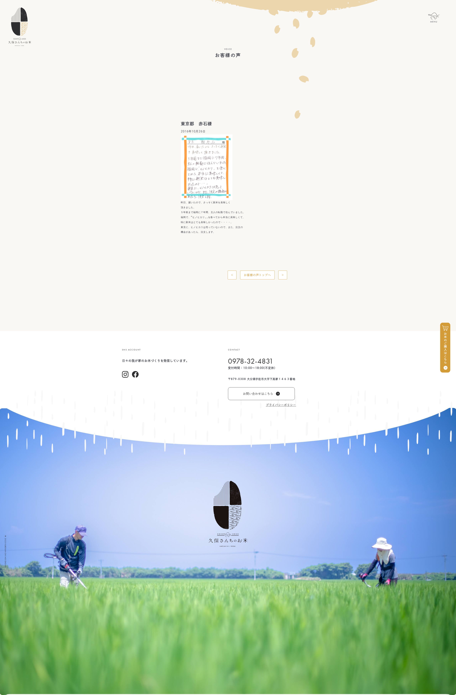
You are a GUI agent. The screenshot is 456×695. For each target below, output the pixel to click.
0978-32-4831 (250, 361)
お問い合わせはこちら (258, 393)
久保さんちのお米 (19, 26)
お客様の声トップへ (257, 275)
